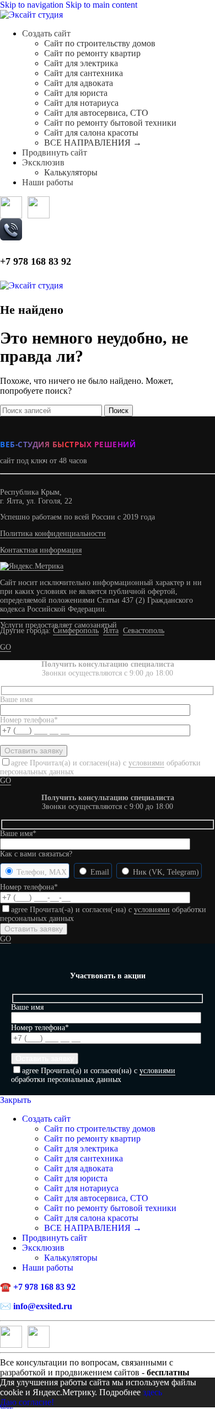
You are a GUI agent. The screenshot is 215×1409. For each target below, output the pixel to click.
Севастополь (143, 630)
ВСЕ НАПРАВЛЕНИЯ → (93, 142)
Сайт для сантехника (83, 73)
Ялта (111, 630)
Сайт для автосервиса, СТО (96, 112)
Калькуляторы (71, 172)
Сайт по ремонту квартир (92, 53)
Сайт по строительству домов (99, 43)
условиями (146, 763)
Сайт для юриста (76, 93)
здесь (152, 1392)
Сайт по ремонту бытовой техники (110, 122)
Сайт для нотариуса (81, 103)
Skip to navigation (33, 4)
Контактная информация (41, 550)
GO (5, 647)
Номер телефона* (29, 887)
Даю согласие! (27, 1402)
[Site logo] (31, 14)
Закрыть (15, 1100)
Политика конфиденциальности (53, 533)
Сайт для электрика (81, 63)
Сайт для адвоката (78, 83)
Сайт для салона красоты (91, 132)
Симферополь (76, 630)
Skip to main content (101, 4)
